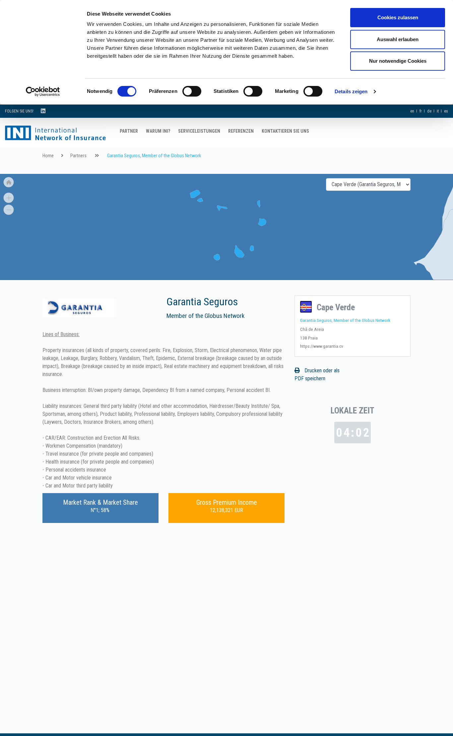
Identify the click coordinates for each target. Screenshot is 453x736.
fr (421, 111)
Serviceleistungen (199, 131)
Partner (129, 131)
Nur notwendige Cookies (397, 61)
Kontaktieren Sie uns (285, 131)
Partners (78, 156)
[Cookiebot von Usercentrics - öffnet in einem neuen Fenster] (43, 92)
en (412, 111)
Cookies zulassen (397, 17)
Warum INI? (158, 131)
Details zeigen (351, 91)
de (429, 111)
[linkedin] (43, 111)
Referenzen (241, 131)
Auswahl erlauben (398, 39)
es (446, 111)
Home (48, 156)
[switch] (191, 91)
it (438, 111)
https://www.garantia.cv (321, 346)
